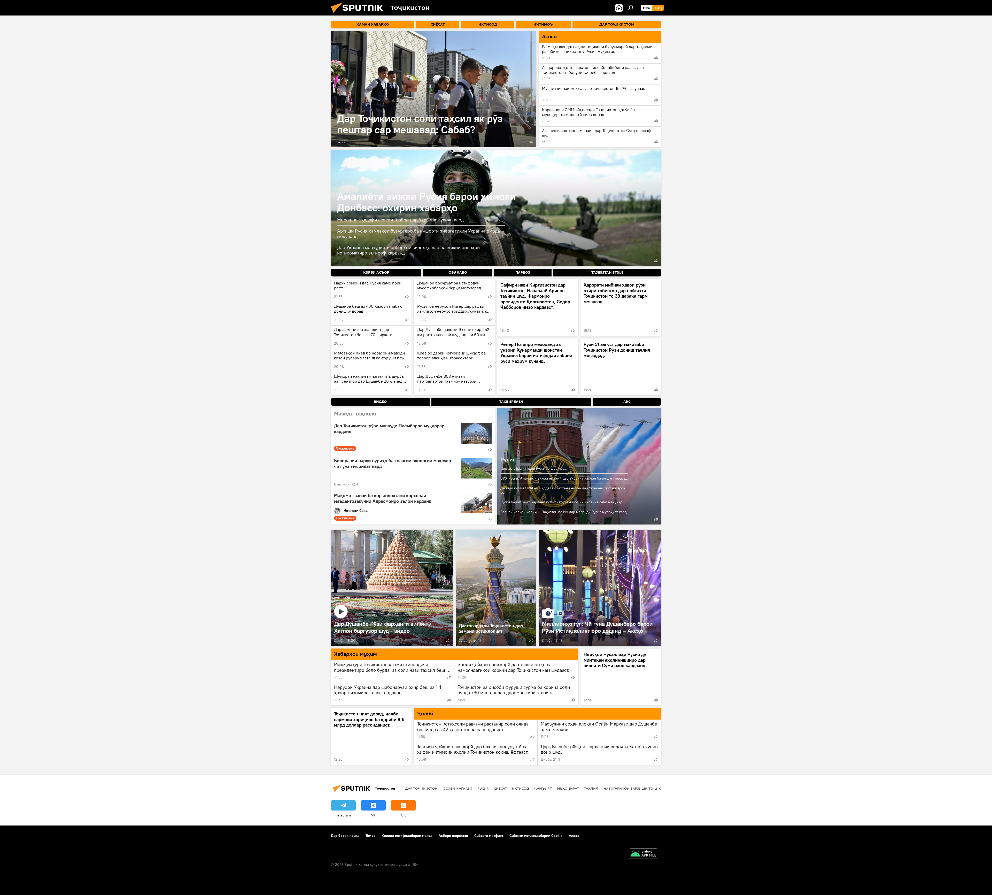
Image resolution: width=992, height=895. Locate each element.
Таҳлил (591, 788)
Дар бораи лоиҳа (345, 835)
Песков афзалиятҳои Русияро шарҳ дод (533, 468)
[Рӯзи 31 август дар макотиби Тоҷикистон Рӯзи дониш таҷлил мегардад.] (620, 366)
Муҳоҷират (568, 788)
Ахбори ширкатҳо (453, 835)
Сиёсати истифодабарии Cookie (536, 835)
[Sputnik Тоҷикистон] (359, 14)
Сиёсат (500, 788)
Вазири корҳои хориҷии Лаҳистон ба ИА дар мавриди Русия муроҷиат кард (563, 512)
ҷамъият (543, 788)
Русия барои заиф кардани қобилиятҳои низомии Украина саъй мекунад (561, 502)
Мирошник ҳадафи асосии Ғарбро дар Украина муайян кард (400, 220)
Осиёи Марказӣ (457, 788)
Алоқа (574, 835)
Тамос (370, 835)
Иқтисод (520, 788)
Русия (508, 459)
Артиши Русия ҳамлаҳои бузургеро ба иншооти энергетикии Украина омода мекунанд (418, 234)
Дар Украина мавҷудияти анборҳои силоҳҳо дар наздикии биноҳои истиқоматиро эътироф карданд (408, 250)
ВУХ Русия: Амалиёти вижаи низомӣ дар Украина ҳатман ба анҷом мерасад (563, 478)
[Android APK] (643, 854)
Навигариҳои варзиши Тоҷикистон (638, 788)
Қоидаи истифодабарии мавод (407, 835)
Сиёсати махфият (488, 835)
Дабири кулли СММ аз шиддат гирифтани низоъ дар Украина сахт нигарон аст (562, 490)
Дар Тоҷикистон (421, 788)
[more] (531, 141)
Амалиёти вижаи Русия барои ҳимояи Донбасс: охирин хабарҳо (426, 202)
